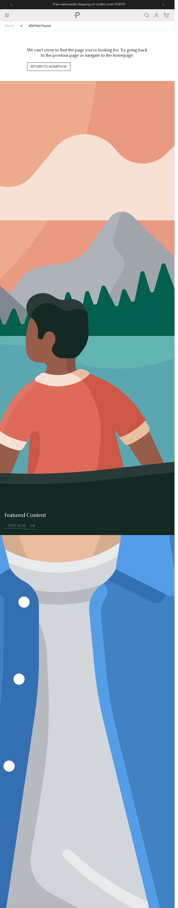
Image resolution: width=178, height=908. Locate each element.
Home (9, 26)
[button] (7, 15)
